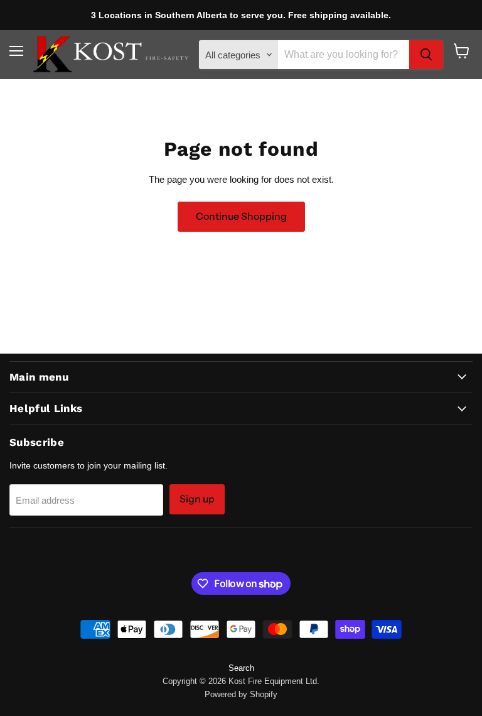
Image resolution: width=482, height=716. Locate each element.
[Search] (426, 54)
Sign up (197, 499)
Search (241, 668)
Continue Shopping (241, 216)
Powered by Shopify (241, 694)
